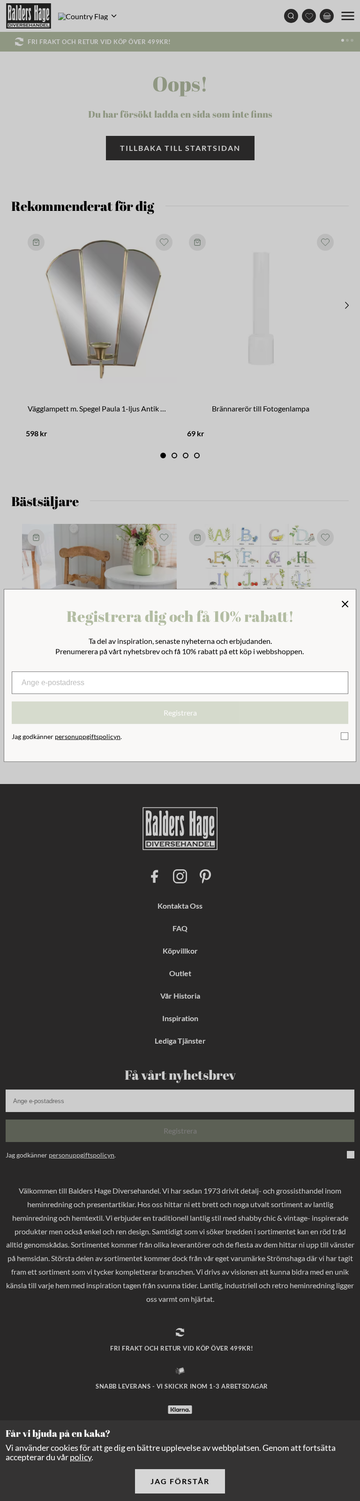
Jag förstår (180, 1481)
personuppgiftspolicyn (87, 736)
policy (80, 1457)
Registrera (180, 712)
